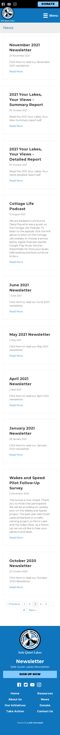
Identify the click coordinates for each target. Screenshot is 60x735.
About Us (15, 699)
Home (15, 693)
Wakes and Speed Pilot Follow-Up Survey (27, 483)
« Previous (13, 604)
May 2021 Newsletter (29, 334)
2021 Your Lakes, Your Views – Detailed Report (25, 154)
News (45, 699)
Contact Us (45, 711)
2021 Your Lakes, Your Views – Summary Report (26, 99)
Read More (16, 71)
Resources (45, 693)
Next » (33, 610)
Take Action (15, 711)
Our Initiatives (15, 705)
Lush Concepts (35, 723)
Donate (45, 705)
